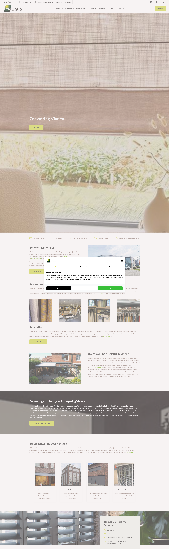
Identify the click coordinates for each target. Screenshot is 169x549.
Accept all (110, 288)
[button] (122, 261)
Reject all (58, 288)
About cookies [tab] (84, 267)
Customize (84, 288)
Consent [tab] (57, 267)
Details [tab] (111, 267)
